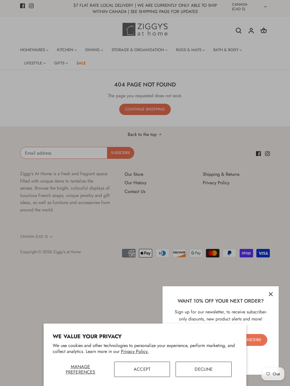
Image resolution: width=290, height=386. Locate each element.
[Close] (271, 294)
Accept (142, 369)
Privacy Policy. (135, 351)
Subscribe (251, 339)
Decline (204, 369)
